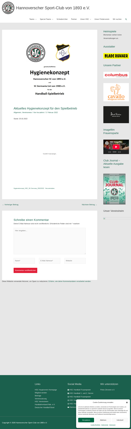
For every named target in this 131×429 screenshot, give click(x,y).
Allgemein (17, 112)
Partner (74, 19)
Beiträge (38, 396)
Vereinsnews (27, 112)
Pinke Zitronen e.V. (107, 390)
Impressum (112, 425)
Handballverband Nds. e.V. (45, 404)
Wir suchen (117, 19)
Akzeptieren (86, 420)
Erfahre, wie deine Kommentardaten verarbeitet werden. (70, 281)
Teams (31, 19)
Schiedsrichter (62, 19)
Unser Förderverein (101, 19)
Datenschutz (104, 425)
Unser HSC (84, 19)
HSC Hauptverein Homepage (46, 390)
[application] (116, 147)
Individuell (120, 420)
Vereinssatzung (41, 399)
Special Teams (45, 19)
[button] (127, 402)
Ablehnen (103, 420)
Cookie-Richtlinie (95, 425)
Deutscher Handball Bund (44, 407)
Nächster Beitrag (89, 205)
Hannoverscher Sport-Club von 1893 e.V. (53, 8)
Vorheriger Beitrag (10, 205)
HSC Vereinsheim (41, 402)
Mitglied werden (41, 393)
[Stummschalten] (123, 152)
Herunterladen (50, 188)
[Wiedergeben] (106, 152)
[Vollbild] (126, 152)
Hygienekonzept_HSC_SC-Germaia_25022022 (29, 188)
